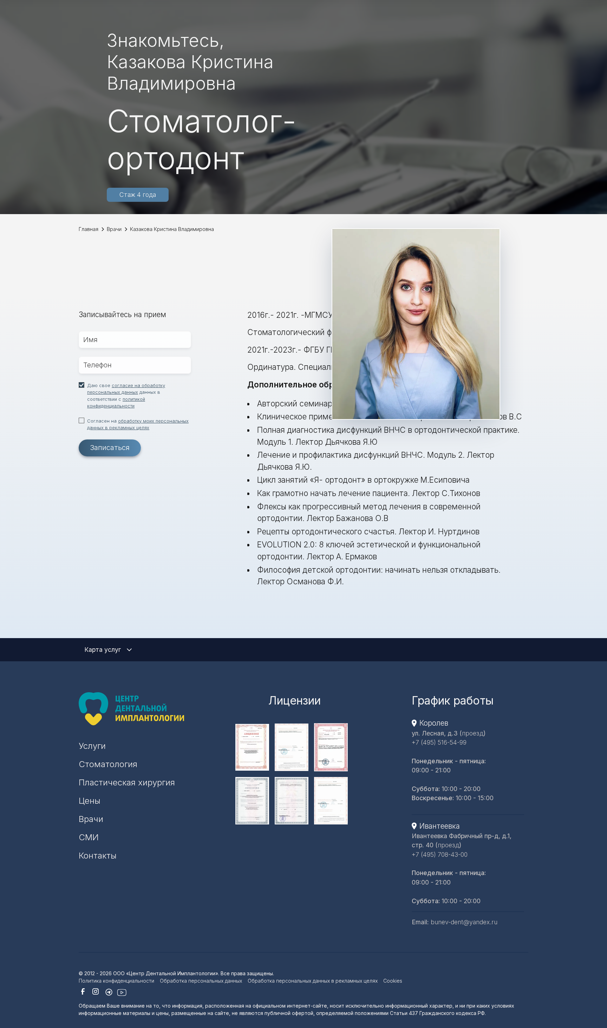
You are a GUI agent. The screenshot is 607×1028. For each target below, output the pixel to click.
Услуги (92, 746)
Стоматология (108, 764)
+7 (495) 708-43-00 (440, 854)
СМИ (89, 837)
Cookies (392, 981)
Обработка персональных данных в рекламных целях (313, 981)
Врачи (91, 819)
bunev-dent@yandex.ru (464, 922)
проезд (472, 733)
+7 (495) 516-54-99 (439, 742)
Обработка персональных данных (201, 981)
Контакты (98, 855)
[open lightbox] (294, 747)
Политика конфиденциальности (116, 981)
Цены (89, 801)
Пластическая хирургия (127, 782)
